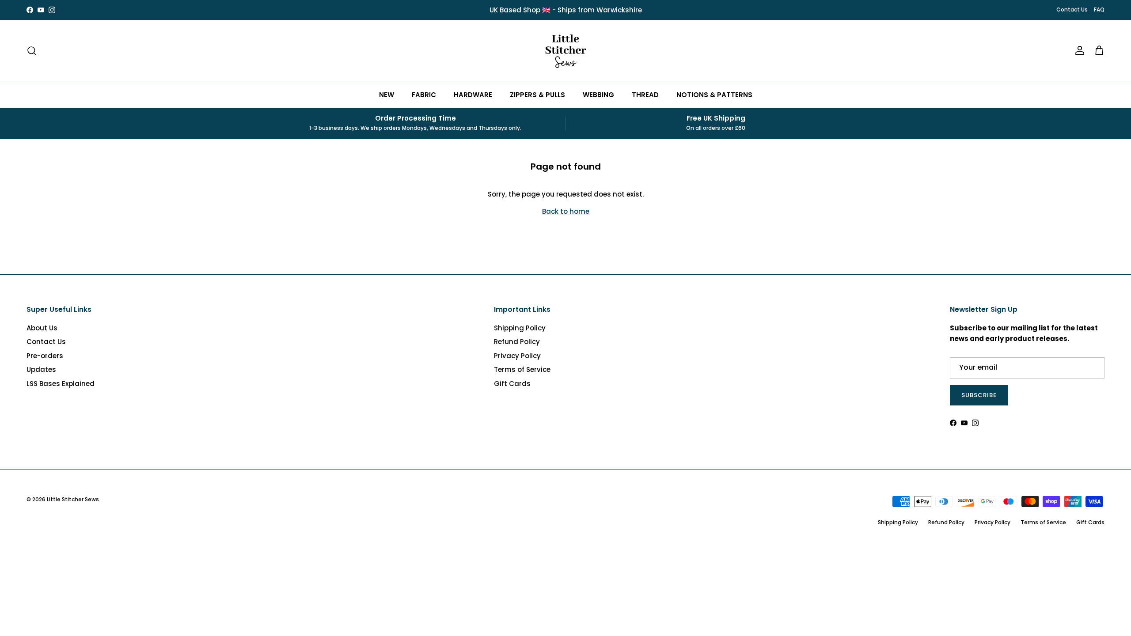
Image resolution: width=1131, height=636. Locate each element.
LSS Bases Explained (61, 383)
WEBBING (598, 94)
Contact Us (1072, 9)
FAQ (1099, 9)
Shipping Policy (520, 328)
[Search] (32, 50)
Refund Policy (517, 341)
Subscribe (979, 395)
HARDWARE (473, 94)
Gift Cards (512, 383)
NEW (386, 94)
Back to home (565, 211)
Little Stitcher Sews (73, 499)
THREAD (645, 94)
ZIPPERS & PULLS (537, 94)
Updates (41, 369)
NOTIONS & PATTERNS (714, 94)
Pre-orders (45, 355)
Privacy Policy (517, 355)
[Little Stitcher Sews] (565, 51)
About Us (42, 328)
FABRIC (424, 94)
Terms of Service (522, 369)
